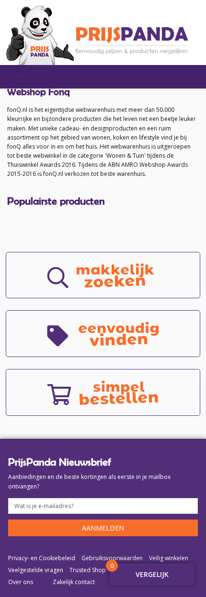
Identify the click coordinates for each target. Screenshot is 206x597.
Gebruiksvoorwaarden (112, 558)
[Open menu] (21, 78)
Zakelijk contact (74, 582)
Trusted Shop (87, 570)
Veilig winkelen (168, 558)
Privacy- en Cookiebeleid (41, 558)
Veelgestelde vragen (35, 570)
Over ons (20, 582)
